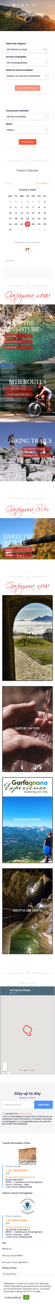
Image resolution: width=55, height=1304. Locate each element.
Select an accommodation (19, 70)
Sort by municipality (16, 56)
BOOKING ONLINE (27, 819)
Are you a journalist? (12, 1255)
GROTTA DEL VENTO (27, 910)
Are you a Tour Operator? (15, 1262)
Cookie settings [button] (12, 1297)
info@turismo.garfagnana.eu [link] (20, 1177)
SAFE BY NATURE (27, 728)
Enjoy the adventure (21, 326)
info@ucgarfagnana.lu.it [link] (18, 1227)
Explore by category (16, 43)
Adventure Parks (13, 555)
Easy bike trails (18, 388)
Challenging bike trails (18, 394)
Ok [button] (26, 1297)
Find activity (27, 141)
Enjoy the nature (18, 539)
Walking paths (30, 455)
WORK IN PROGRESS (27, 637)
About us (6, 1248)
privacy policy (25, 1113)
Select (9, 123)
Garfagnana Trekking (34, 448)
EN (34, 4)
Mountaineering (13, 341)
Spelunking (10, 347)
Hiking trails (30, 440)
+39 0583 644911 (16, 1220)
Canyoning (10, 336)
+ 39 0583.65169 (16, 1170)
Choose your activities (17, 110)
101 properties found (27, 88)
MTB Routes (27, 381)
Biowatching (11, 549)
